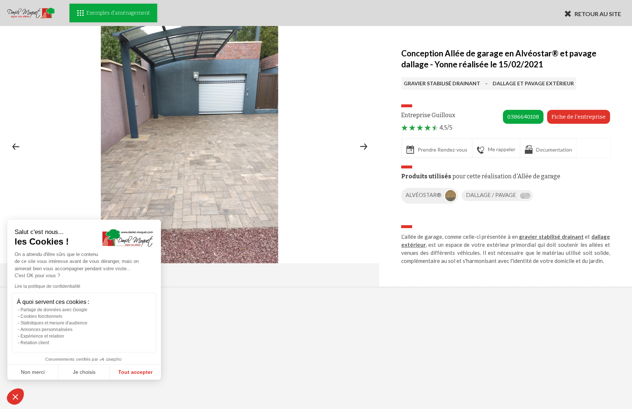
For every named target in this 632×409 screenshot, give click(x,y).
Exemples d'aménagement (118, 13)
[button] (15, 396)
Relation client (34, 342)
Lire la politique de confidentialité (47, 286)
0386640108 (523, 117)
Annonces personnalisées (46, 329)
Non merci (33, 372)
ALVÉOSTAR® (424, 195)
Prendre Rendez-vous (442, 149)
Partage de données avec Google (53, 309)
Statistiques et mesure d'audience (53, 323)
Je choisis (84, 372)
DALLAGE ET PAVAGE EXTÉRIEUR (533, 83)
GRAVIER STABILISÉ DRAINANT (442, 83)
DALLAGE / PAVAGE (491, 195)
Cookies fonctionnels (41, 316)
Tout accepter (135, 372)
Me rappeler (501, 149)
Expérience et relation (42, 336)
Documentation (554, 149)
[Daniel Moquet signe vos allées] (31, 13)
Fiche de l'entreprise (579, 117)
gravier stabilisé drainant (551, 236)
